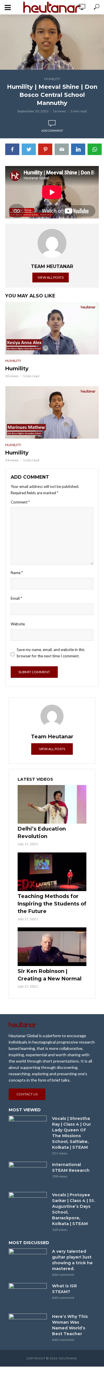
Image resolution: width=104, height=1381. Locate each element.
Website (18, 624)
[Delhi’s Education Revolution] (52, 804)
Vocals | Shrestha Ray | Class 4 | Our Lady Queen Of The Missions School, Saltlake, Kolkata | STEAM (71, 1133)
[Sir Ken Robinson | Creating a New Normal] (52, 946)
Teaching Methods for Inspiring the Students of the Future (52, 903)
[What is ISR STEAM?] (28, 1295)
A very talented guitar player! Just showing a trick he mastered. (72, 1260)
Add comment (52, 130)
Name (17, 572)
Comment (20, 502)
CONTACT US (27, 1094)
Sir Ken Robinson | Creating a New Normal (49, 975)
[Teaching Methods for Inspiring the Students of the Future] (52, 871)
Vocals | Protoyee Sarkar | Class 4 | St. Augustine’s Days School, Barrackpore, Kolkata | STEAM (73, 1209)
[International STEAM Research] (28, 1174)
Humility (52, 79)
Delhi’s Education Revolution (42, 832)
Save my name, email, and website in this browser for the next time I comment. (51, 652)
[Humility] (52, 328)
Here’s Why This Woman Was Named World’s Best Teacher (70, 1325)
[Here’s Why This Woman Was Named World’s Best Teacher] (28, 1326)
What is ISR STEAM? (64, 1288)
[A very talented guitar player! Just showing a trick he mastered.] (28, 1261)
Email (16, 598)
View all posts (51, 277)
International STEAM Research (71, 1167)
